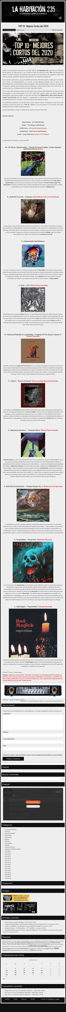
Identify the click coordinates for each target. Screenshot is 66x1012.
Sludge (4, 950)
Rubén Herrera (20, 30)
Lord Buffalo (56, 677)
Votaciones (8, 878)
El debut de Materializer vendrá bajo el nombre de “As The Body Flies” (26, 924)
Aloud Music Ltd (39, 197)
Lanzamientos (46, 944)
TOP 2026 (8, 876)
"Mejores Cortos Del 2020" (16, 675)
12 (24, 970)
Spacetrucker (47, 678)
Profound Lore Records (53, 486)
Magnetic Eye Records (54, 944)
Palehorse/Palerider (12, 678)
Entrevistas (8, 835)
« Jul (3, 978)
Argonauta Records (45, 941)
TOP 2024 (8, 872)
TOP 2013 (8, 853)
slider (56, 948)
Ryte (41, 678)
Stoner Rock (39, 950)
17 (6, 972)
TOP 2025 (8, 874)
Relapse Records (41, 948)
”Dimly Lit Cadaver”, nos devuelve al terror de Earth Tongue (22, 926)
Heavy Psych (55, 942)
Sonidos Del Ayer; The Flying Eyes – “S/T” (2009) (19, 928)
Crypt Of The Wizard (41, 134)
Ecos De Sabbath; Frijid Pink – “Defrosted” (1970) (30, 990)
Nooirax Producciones (22, 946)
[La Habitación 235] (33, 696)
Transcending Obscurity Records (45, 381)
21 (42, 972)
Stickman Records (44, 540)
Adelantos (32, 941)
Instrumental (29, 944)
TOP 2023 (8, 870)
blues (52, 941)
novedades (42, 946)
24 (6, 975)
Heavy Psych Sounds (39, 285)
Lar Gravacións (47, 677)
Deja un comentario (57, 30)
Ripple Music (37, 149)
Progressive (10, 948)
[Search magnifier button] (62, 779)
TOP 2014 (8, 855)
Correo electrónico (9, 739)
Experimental (35, 942)
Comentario (7, 713)
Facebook (7, 999)
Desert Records (33, 336)
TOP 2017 (8, 861)
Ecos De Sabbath (10, 833)
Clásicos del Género (11, 829)
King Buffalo (38, 677)
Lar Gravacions (52, 197)
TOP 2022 (8, 868)
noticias (32, 945)
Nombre (6, 732)
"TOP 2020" (28, 675)
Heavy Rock (20, 944)
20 (33, 972)
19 (24, 972)
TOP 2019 (8, 862)
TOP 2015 (8, 857)
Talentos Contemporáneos (13, 849)
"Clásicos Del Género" (7, 941)
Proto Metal (16, 948)
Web (4, 745)
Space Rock (10, 950)
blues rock (4, 942)
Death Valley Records (39, 128)
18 (15, 972)
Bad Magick (45, 675)
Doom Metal (26, 942)
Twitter (15, 999)
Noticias (7, 841)
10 (6, 970)
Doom (20, 942)
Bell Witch (52, 675)
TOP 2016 (8, 859)
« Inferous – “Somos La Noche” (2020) (13, 700)
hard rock (42, 942)
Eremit (20, 677)
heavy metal (48, 942)
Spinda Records (18, 950)
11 (15, 970)
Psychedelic (24, 948)
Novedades (8, 843)
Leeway (57, 999)
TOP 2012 (8, 851)
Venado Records (45, 607)
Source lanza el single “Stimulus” (14, 922)
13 (33, 970)
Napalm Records (14, 946)
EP (31, 942)
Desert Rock (14, 942)
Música (7, 839)
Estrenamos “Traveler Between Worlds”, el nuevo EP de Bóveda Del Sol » (42, 701)
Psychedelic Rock (33, 948)
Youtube (33, 999)
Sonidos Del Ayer (10, 847)
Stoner (33, 950)
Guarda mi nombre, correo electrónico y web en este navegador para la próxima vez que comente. (32, 755)
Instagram (24, 999)
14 (42, 970)
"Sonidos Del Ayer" (25, 941)
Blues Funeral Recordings (58, 941)
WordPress (51, 999)
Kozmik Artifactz (37, 944)
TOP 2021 (8, 866)
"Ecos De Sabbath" (16, 941)
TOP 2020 (8, 864)
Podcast (7, 845)
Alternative (38, 941)
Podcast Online (55, 946)
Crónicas (7, 831)
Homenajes (8, 837)
